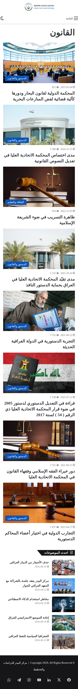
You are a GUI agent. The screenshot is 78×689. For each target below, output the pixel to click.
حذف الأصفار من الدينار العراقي (29, 562)
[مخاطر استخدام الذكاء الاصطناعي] (63, 604)
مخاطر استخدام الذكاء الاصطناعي (28, 599)
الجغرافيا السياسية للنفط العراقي (29, 636)
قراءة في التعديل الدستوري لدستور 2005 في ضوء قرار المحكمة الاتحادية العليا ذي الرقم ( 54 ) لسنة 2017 (39, 409)
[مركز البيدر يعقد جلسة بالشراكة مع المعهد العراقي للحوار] (63, 586)
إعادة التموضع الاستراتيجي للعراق (28, 617)
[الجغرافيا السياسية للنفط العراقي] (63, 641)
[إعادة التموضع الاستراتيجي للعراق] (63, 623)
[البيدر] (39, 7)
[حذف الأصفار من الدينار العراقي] (63, 567)
